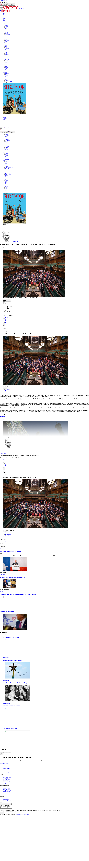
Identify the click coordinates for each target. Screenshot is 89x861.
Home (4, 13)
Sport (6, 68)
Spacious (11, 315)
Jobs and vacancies (6, 781)
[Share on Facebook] (5, 319)
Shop (4, 22)
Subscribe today (6, 799)
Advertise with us (6, 769)
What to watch (8, 63)
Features (7, 74)
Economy (7, 48)
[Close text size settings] (4, 302)
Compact (10, 311)
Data (6, 47)
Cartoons (7, 80)
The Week (7, 73)
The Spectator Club (7, 794)
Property (7, 67)
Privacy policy (6, 778)
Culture (6, 27)
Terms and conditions (7, 779)
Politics (6, 25)
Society (6, 45)
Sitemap (4, 783)
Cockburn (7, 26)
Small (9, 305)
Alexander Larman (6, 703)
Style (6, 69)
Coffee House (5, 42)
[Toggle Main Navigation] (1, 8)
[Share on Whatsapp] (5, 322)
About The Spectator (7, 777)
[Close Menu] (1, 128)
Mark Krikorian (3, 574)
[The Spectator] (11, 8)
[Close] (1, 754)
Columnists (7, 75)
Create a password (4, 807)
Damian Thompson (4, 548)
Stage (6, 60)
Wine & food (8, 65)
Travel (6, 66)
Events (4, 19)
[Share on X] (5, 321)
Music (6, 56)
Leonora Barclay (6, 726)
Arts (6, 52)
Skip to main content (4, 0)
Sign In (20, 8)
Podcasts (4, 17)
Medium (10, 306)
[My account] (23, 8)
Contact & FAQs (6, 768)
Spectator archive (6, 791)
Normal (10, 313)
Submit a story (6, 770)
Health (6, 71)
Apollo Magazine (6, 789)
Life (3, 61)
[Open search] (1, 125)
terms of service (19, 814)
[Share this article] (4, 324)
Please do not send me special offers (9, 811)
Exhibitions (7, 54)
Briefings (4, 18)
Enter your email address (5, 805)
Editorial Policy (6, 772)
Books (6, 53)
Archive (4, 21)
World (6, 46)
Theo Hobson (3, 453)
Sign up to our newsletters (8, 800)
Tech (6, 28)
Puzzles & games (8, 81)
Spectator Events (6, 792)
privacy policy (27, 814)
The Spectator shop (7, 790)
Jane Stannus (2, 609)
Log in (10, 804)
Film (6, 55)
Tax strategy (5, 780)
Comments (6, 317)
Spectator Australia (6, 788)
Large (10, 308)
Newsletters (5, 15)
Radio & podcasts (9, 58)
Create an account (4, 804)
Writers (4, 14)
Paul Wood (5, 634)
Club (4, 20)
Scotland (7, 49)
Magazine (7, 29)
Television (7, 59)
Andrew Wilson (6, 680)
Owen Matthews (6, 657)
